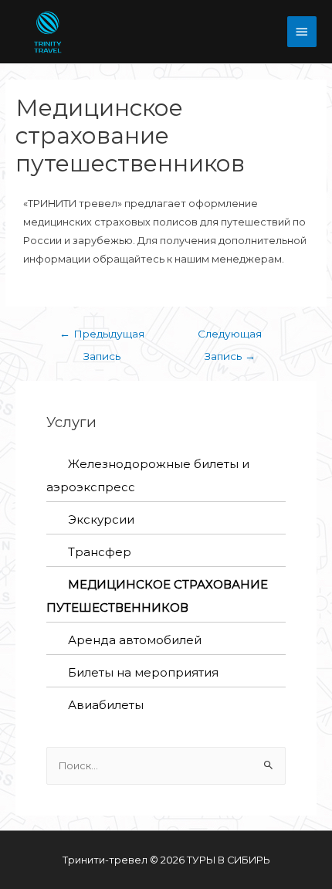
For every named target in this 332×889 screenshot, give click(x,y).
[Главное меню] (302, 31)
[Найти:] (166, 766)
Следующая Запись (230, 337)
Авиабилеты (106, 704)
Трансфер (99, 552)
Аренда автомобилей (135, 640)
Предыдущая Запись (101, 337)
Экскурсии (101, 519)
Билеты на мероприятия (143, 672)
